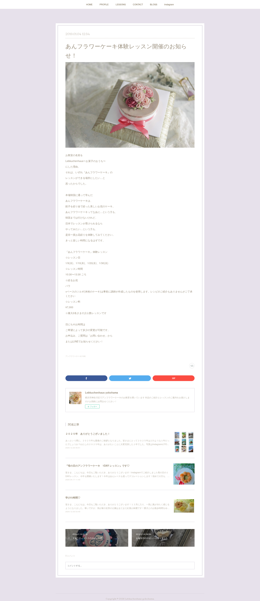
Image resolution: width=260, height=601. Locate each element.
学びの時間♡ (72, 497)
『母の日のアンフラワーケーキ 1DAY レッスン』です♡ (97, 465)
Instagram (169, 4)
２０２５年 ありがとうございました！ (87, 433)
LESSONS (121, 4)
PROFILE (104, 4)
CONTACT (138, 4)
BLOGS (153, 4)
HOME (89, 4)
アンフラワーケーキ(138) (75, 356)
